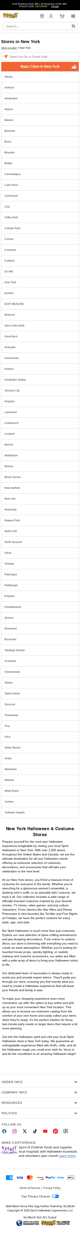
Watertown (10, 769)
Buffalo (8, 163)
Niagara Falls (12, 520)
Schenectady (12, 671)
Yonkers (9, 801)
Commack (10, 249)
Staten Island (12, 693)
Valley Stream (12, 747)
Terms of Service (29, 1188)
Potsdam (9, 596)
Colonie (9, 239)
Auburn (8, 109)
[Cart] (62, 16)
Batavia (8, 120)
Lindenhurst (11, 423)
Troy (7, 726)
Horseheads (11, 358)
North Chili (10, 531)
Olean (8, 552)
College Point (12, 228)
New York (10, 498)
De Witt (8, 271)
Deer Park (10, 282)
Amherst (9, 87)
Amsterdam (11, 98)
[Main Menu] (73, 16)
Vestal (8, 758)
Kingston (9, 401)
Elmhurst (9, 314)
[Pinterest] (55, 1131)
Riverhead (10, 628)
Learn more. (67, 1156)
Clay (7, 206)
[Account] (51, 16)
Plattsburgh (11, 585)
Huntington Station (15, 379)
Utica (7, 736)
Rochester (10, 639)
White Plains (11, 790)
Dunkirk (8, 293)
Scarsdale (10, 661)
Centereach (11, 195)
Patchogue (10, 574)
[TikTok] (35, 1131)
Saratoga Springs (14, 650)
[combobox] (40, 26)
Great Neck (10, 336)
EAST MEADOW (13, 304)
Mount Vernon (12, 477)
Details (55, 6)
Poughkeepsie (12, 606)
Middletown (11, 455)
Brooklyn (9, 152)
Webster (9, 780)
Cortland (9, 260)
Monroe (8, 466)
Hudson (9, 368)
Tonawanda (11, 715)
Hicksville (10, 347)
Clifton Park (11, 217)
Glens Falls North (14, 325)
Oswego (9, 563)
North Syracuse (13, 542)
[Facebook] (4, 1131)
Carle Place (11, 185)
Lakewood (10, 412)
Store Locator (9, 47)
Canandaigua (12, 174)
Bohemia (9, 130)
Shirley (8, 682)
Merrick (8, 444)
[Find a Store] (42, 16)
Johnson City (12, 390)
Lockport (9, 433)
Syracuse (9, 704)
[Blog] (65, 1131)
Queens (9, 617)
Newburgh (10, 509)
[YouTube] (45, 1131)
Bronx (7, 141)
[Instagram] (14, 1131)
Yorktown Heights (14, 812)
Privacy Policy (52, 1188)
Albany (8, 76)
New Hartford (12, 487)
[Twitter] (24, 1131)
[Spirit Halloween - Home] (11, 16)
